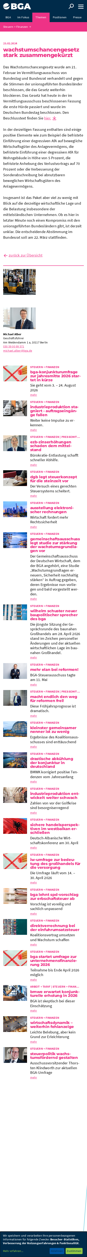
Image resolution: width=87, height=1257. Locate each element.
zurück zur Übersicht (25, 255)
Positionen (60, 17)
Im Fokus (23, 17)
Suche (71, 6)
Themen (40, 17)
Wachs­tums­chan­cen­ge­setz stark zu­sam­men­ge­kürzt (41, 52)
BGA (8, 17)
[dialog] (43, 1244)
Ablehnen (57, 1251)
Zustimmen (74, 1251)
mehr (33, 395)
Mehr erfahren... (13, 1251)
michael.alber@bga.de (17, 350)
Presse (77, 17)
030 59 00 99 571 (13, 346)
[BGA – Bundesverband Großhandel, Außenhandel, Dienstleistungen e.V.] (17, 4)
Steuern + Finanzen (15, 27)
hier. (47, 118)
